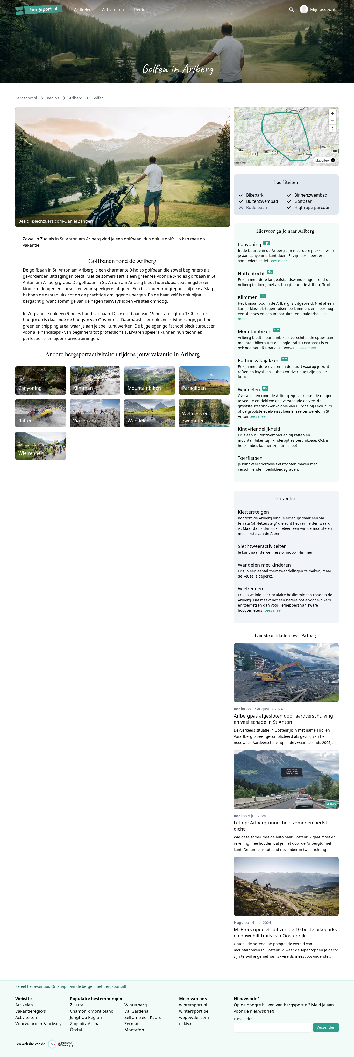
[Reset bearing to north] (332, 128)
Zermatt (132, 1023)
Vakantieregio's (30, 1011)
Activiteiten (113, 9)
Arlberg (75, 97)
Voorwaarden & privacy (38, 1023)
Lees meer (278, 260)
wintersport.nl (193, 1005)
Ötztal (76, 1030)
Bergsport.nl (26, 97)
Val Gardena (136, 1011)
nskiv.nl (186, 1023)
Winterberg (135, 1005)
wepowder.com (194, 1017)
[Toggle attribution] (333, 160)
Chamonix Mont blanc (91, 1011)
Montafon (134, 1030)
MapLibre (322, 160)
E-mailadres (244, 1018)
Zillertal (77, 1005)
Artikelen (83, 9)
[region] (286, 136)
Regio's (141, 9)
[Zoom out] (332, 120)
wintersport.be (193, 1011)
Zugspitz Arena (85, 1023)
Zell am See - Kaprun (144, 1017)
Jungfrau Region (86, 1017)
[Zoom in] (332, 113)
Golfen (98, 97)
